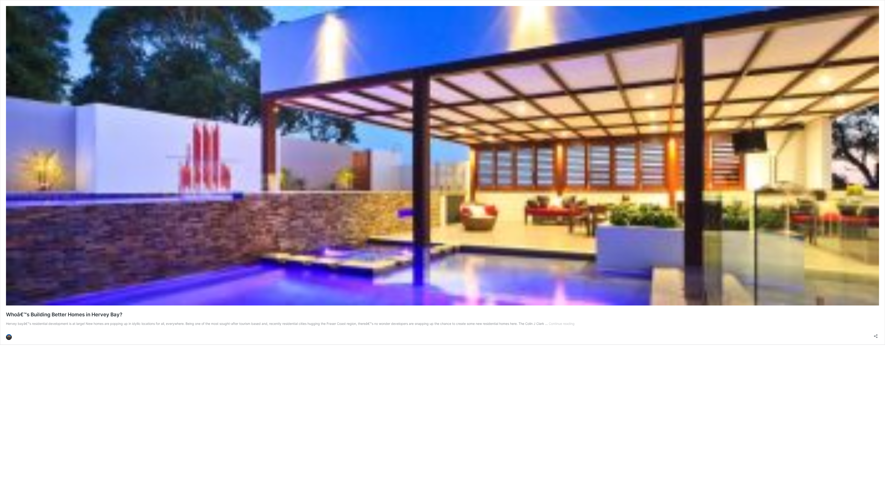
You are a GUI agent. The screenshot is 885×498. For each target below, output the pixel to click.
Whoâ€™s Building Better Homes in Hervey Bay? (64, 314)
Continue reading (562, 324)
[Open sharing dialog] (876, 334)
